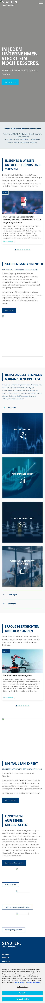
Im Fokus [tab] (12, 407)
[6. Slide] (22, 249)
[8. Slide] (26, 249)
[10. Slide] (29, 249)
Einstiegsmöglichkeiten (13, 930)
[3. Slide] (17, 249)
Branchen (5, 958)
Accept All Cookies (22, 999)
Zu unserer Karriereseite (14, 863)
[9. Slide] (27, 249)
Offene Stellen (10, 885)
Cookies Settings (22, 987)
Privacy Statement (33, 982)
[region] (22, 983)
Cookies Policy (19, 982)
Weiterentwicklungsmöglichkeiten (17, 907)
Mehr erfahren (10, 82)
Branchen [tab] (12, 603)
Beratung (5, 954)
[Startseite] (10, 3)
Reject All (22, 993)
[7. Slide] (24, 249)
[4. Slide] (18, 249)
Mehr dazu (9, 310)
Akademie (6, 961)
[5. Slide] (20, 249)
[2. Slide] (15, 249)
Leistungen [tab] (12, 595)
